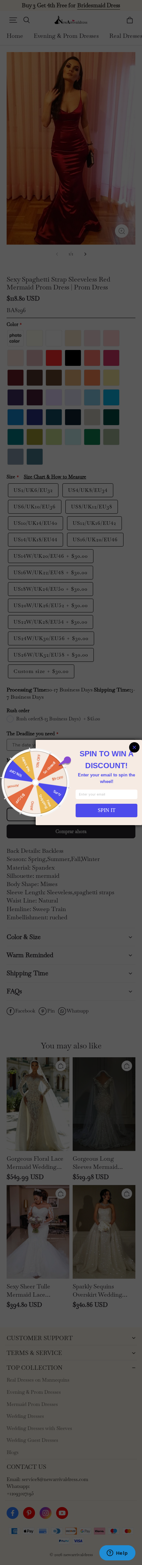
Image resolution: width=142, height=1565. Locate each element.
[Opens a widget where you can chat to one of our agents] (117, 1553)
